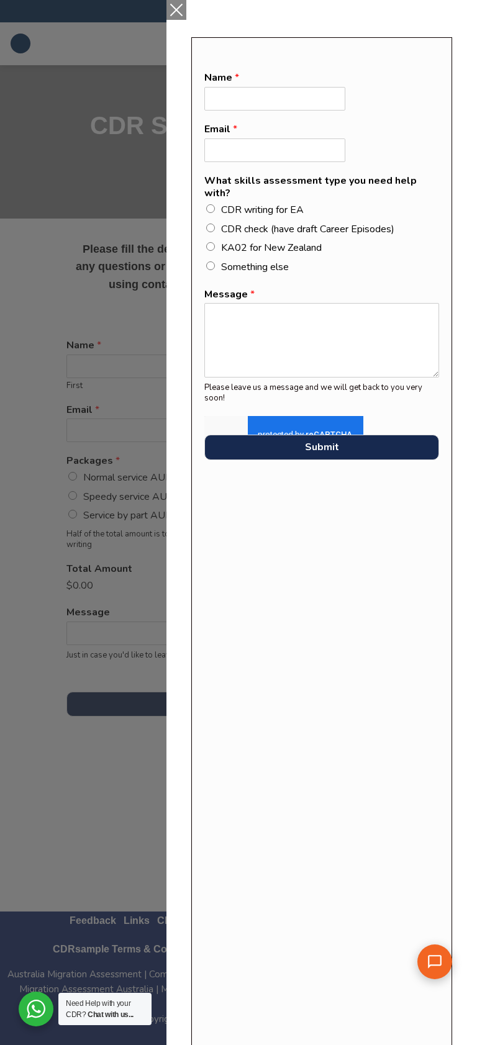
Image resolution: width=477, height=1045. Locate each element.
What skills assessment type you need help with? (310, 187)
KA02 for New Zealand (271, 248)
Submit (322, 447)
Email (220, 129)
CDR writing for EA (262, 210)
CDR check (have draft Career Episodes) (307, 229)
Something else (255, 267)
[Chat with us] (434, 961)
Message (229, 294)
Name (221, 77)
